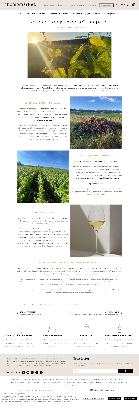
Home (21, 13)
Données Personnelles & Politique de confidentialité (91, 379)
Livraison (29, 382)
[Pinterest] (23, 372)
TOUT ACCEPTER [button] (130, 399)
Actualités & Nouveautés (37, 13)
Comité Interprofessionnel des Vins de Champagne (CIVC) (61, 305)
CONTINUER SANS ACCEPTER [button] (93, 399)
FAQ (70, 379)
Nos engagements (48, 379)
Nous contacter (61, 379)
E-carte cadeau (56, 382)
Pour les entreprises (69, 385)
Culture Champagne (81, 13)
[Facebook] (27, 372)
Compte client (15, 379)
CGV (127, 379)
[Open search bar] (117, 4)
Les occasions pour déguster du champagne (97, 382)
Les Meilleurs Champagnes (72, 382)
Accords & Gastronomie (60, 13)
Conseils (96, 13)
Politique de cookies (64, 401)
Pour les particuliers (121, 382)
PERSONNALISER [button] (114, 399)
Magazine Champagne (41, 382)
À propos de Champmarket (31, 379)
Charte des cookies (17, 382)
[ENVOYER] (125, 371)
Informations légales (117, 379)
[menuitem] (123, 4)
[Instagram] (32, 372)
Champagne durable (111, 13)
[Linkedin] (41, 372)
